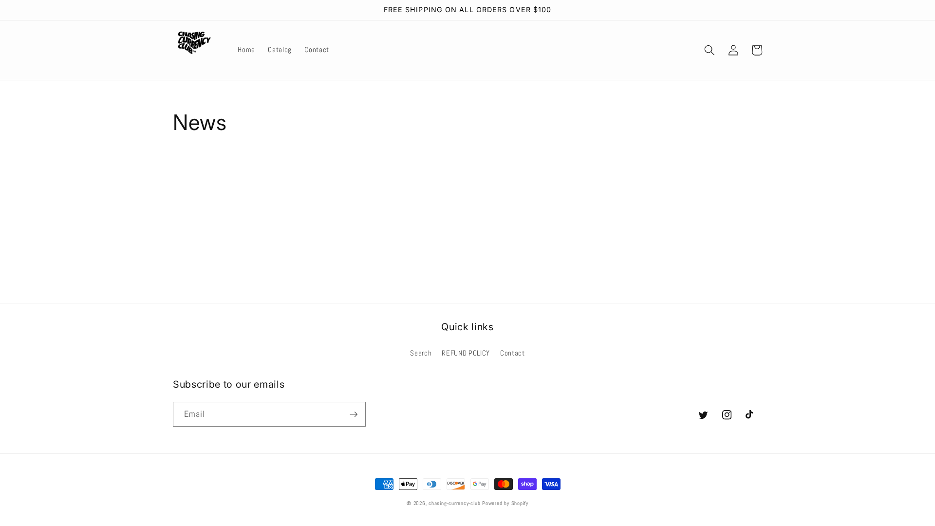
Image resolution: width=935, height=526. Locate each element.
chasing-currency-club (454, 503)
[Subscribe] (353, 414)
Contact (512, 353)
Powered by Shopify (505, 503)
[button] (709, 50)
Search (420, 353)
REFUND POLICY (466, 353)
